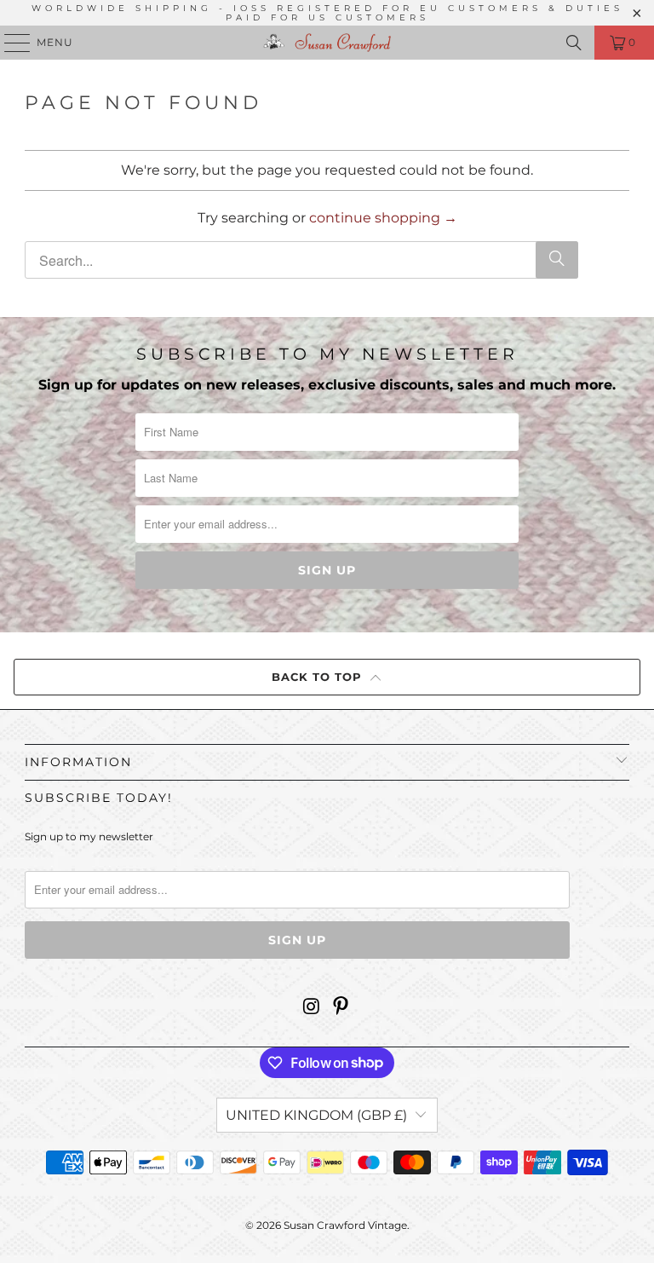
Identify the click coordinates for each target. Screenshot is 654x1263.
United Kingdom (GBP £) (316, 1115)
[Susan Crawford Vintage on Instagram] (311, 1007)
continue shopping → (383, 218)
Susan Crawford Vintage (345, 1225)
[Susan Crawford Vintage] (327, 43)
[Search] (574, 43)
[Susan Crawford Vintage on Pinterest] (341, 1007)
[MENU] (9, 43)
